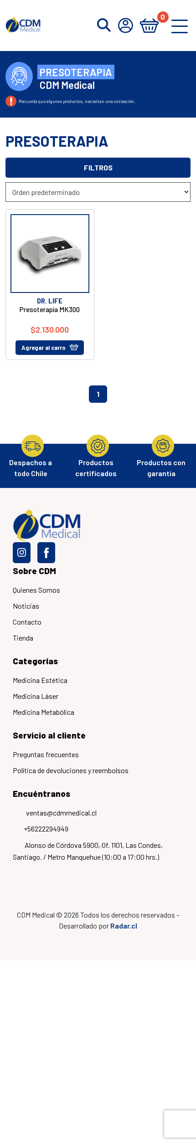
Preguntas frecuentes (46, 754)
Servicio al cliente (49, 735)
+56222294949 (46, 828)
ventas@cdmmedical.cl (61, 812)
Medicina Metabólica (43, 712)
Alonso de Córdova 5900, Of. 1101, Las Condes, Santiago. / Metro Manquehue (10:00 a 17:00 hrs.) (88, 851)
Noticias (26, 605)
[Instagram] (22, 552)
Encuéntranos (41, 793)
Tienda (23, 637)
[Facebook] (46, 552)
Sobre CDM (34, 570)
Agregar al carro (43, 347)
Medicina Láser (35, 696)
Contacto (27, 621)
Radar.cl (123, 925)
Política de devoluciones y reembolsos (71, 770)
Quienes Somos (36, 589)
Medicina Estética (40, 680)
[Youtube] (71, 552)
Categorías (35, 661)
